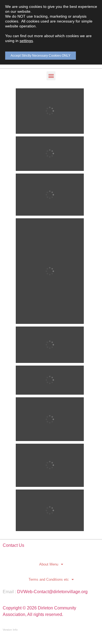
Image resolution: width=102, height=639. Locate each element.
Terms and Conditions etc (49, 579)
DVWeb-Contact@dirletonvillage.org (52, 591)
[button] (51, 75)
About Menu (48, 564)
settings (26, 41)
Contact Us (13, 545)
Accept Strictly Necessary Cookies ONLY (40, 55)
